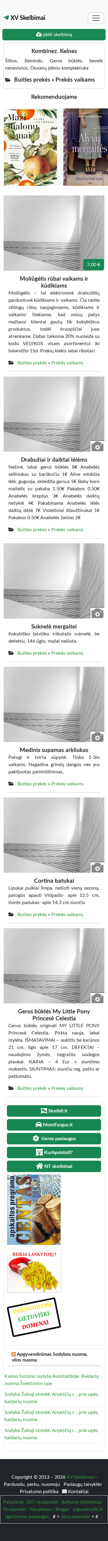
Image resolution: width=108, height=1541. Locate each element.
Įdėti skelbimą (57, 34)
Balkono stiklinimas (82, 1502)
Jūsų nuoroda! (75, 1516)
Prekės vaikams (67, 362)
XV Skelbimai (27, 18)
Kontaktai (77, 1491)
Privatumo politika (40, 1491)
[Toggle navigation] (96, 18)
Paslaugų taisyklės (83, 1484)
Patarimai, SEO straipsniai (30, 1502)
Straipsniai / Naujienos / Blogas (36, 1509)
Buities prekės (32, 362)
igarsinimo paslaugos (27, 1516)
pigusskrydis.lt (88, 1509)
